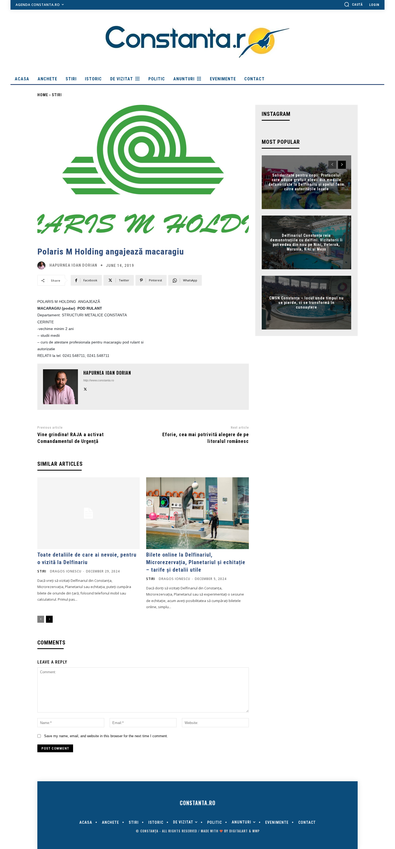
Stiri (57, 95)
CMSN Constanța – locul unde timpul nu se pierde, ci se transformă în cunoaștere (306, 302)
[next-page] (49, 619)
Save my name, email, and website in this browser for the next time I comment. (106, 736)
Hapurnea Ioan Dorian (73, 265)
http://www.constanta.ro (98, 380)
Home (42, 95)
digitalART (238, 831)
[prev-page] (40, 619)
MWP (256, 831)
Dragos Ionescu (65, 571)
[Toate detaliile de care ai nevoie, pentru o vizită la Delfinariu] (88, 513)
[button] (353, 4)
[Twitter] (85, 389)
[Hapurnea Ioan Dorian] (42, 265)
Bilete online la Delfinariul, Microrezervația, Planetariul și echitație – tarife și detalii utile (195, 562)
